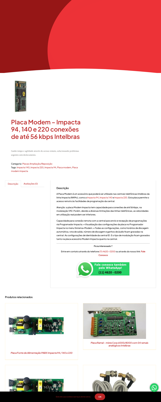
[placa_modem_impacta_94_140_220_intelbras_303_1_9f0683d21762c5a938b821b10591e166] (41, 96)
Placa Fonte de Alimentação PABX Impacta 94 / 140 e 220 (41, 352)
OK (100, 396)
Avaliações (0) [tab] (31, 183)
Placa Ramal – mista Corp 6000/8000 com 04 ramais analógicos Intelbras (119, 344)
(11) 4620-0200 (107, 251)
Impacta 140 (23, 167)
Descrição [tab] (13, 183)
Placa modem (64, 167)
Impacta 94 (50, 167)
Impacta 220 (37, 167)
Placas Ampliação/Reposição (37, 163)
